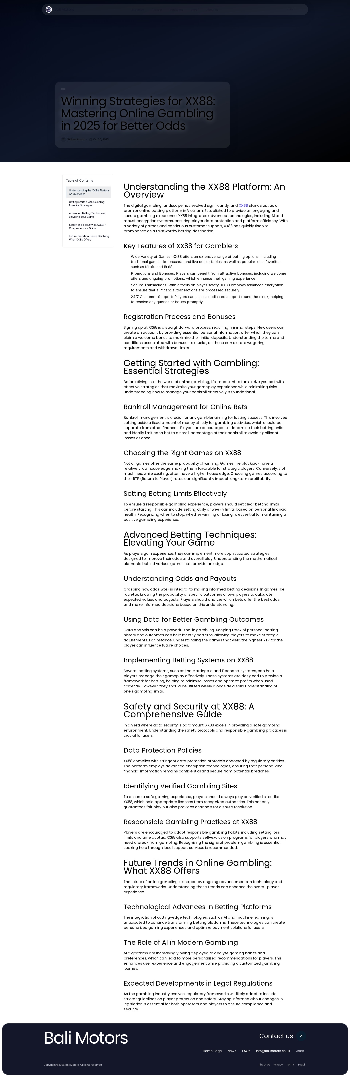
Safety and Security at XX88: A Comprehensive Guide (87, 226)
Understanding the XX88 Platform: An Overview (89, 192)
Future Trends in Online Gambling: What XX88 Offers (89, 237)
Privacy (278, 1064)
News (232, 1051)
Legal (301, 1064)
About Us (264, 1064)
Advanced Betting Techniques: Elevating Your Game (87, 215)
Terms (290, 1064)
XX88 (243, 205)
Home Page (212, 1051)
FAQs (246, 1051)
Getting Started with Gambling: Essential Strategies (87, 203)
